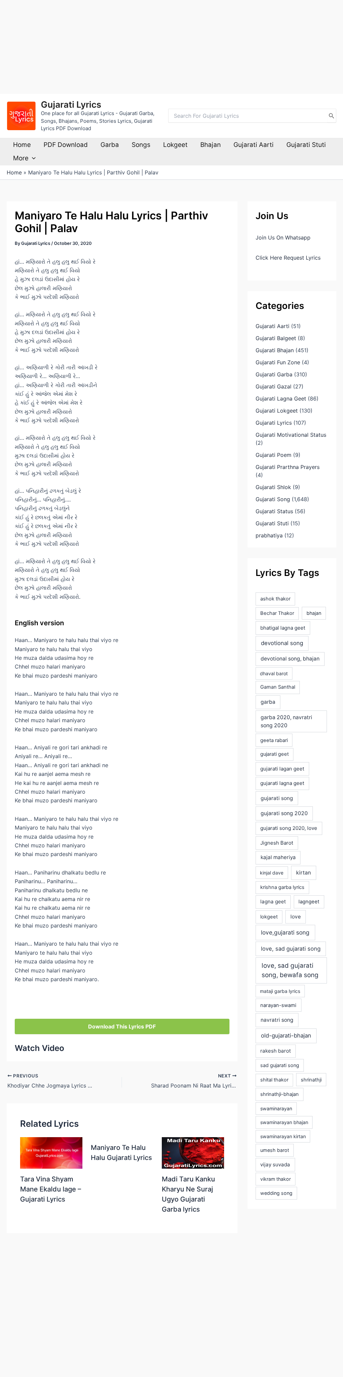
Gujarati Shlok (273, 487)
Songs (141, 145)
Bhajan (210, 145)
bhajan (313, 613)
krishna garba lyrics (282, 887)
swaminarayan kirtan (283, 1136)
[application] (32, 158)
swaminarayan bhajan (284, 1122)
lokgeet (269, 917)
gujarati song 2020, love (288, 828)
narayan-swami (278, 1005)
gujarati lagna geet (282, 783)
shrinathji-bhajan (279, 1094)
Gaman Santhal (277, 687)
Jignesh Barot (276, 843)
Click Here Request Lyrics (288, 257)
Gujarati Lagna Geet (281, 398)
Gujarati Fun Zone (278, 362)
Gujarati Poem (273, 455)
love (295, 916)
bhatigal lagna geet (282, 628)
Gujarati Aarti (253, 145)
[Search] (331, 115)
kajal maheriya (278, 857)
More (20, 158)
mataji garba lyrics (280, 991)
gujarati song (277, 798)
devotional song (282, 643)
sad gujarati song (279, 1065)
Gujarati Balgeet (276, 338)
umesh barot (274, 1150)
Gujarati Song (273, 499)
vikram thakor (275, 1179)
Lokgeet (175, 145)
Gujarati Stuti (306, 145)
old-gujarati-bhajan (286, 1035)
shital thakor (274, 1080)
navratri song (277, 1020)
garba (268, 702)
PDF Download (66, 145)
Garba (109, 145)
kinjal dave (271, 873)
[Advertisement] (171, 47)
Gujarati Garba (274, 374)
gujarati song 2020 (284, 813)
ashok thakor (275, 599)
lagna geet (273, 901)
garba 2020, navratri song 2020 (286, 721)
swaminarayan (276, 1108)
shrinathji (311, 1080)
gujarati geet (274, 754)
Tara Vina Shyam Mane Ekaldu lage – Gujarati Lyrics (50, 1189)
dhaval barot (274, 673)
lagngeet (308, 902)
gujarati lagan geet (282, 768)
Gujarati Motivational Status (291, 434)
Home (22, 145)
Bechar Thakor (277, 613)
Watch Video (39, 1048)
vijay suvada (275, 1164)
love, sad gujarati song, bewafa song (290, 970)
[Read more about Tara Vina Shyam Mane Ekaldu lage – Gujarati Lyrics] (51, 1152)
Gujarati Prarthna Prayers (288, 467)
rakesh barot (275, 1051)
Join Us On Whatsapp (283, 237)
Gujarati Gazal (273, 386)
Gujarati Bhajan (275, 350)
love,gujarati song (285, 932)
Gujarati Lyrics (71, 104)
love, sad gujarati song (291, 948)
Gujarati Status (274, 511)
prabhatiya (269, 535)
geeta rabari (274, 740)
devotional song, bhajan (290, 658)
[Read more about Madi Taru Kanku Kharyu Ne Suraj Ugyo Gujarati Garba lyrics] (193, 1152)
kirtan (303, 872)
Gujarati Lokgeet (277, 410)
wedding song (276, 1193)
